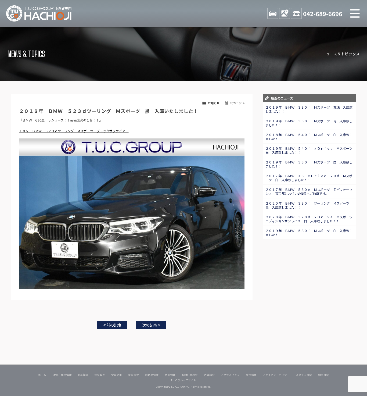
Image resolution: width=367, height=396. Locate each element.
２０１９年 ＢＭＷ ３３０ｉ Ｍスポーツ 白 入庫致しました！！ (308, 164)
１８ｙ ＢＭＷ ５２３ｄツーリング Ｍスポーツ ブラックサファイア (74, 131)
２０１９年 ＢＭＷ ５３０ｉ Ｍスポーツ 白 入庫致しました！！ (308, 232)
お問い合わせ (190, 375)
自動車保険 (152, 375)
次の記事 (150, 325)
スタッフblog (304, 375)
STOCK (272, 13)
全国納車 (116, 375)
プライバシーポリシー (276, 375)
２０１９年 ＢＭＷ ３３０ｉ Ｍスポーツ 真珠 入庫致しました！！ (308, 109)
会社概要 (251, 375)
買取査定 (133, 375)
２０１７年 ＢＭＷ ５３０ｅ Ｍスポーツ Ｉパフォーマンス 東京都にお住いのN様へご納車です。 (308, 191)
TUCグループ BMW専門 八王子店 (39, 13)
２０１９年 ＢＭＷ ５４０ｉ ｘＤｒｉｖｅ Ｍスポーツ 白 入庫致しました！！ (310, 150)
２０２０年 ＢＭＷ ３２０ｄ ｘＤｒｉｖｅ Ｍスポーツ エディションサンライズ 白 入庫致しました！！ (310, 219)
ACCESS (284, 13)
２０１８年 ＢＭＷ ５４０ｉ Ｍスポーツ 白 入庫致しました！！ (308, 136)
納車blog (323, 375)
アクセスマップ (230, 375)
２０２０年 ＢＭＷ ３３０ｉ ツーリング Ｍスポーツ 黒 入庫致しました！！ (308, 205)
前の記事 (113, 325)
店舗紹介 (209, 375)
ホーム (42, 375)
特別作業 (170, 375)
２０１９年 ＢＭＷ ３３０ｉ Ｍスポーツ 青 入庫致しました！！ (308, 123)
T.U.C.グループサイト (183, 380)
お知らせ (214, 103)
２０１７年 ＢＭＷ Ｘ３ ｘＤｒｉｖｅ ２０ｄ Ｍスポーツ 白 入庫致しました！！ (308, 177)
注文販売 (99, 375)
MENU (355, 13)
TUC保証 (83, 375)
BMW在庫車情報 (62, 375)
